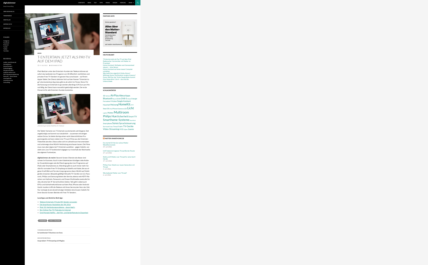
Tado (111, 126)
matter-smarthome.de (114, 138)
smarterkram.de (8, 80)
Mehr (130, 2)
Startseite (81, 2)
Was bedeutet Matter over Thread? (115, 173)
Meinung (123, 2)
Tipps (101, 2)
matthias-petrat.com (9, 72)
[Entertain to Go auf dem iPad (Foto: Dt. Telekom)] (63, 109)
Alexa (122, 95)
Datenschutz (7, 24)
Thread (115, 126)
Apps (127, 95)
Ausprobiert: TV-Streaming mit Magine (50, 239)
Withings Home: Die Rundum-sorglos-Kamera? (119, 75)
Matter (110, 113)
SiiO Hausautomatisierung (11, 74)
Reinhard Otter (56, 65)
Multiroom (121, 112)
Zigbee (126, 129)
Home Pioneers (7, 66)
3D (104, 96)
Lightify (105, 113)
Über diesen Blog (8, 11)
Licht (130, 108)
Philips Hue (110, 116)
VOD (121, 129)
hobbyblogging (7, 68)
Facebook (6, 43)
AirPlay (114, 95)
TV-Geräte (128, 126)
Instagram (6, 41)
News (89, 2)
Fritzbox (114, 101)
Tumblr (5, 47)
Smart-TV (132, 116)
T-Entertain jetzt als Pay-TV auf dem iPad (117, 59)
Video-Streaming (55, 220)
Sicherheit (122, 116)
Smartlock (133, 120)
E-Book (129, 99)
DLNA (118, 99)
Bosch (114, 99)
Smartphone (107, 123)
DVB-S (124, 98)
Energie (134, 99)
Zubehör (131, 129)
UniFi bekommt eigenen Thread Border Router (119, 151)
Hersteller (6, 20)
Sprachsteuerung (127, 123)
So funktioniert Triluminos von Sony (50, 231)
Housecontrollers (8, 70)
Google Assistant (124, 101)
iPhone (114, 109)
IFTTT (132, 105)
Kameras (121, 109)
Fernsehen (42, 220)
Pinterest (6, 45)
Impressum (6, 28)
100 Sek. (108, 96)
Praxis (108, 2)
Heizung (114, 104)
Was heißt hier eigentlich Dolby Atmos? (116, 73)
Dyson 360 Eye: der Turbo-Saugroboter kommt (119, 77)
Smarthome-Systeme (116, 119)
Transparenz (7, 15)
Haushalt (106, 105)
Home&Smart (7, 64)
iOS (108, 109)
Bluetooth (108, 98)
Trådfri (120, 126)
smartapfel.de (7, 78)
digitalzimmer (9, 2)
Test (95, 2)
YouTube (6, 51)
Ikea (104, 109)
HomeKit (124, 104)
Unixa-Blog (6, 82)
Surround (106, 126)
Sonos (115, 123)
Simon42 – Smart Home (10, 76)
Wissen (115, 2)
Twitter (5, 49)
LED (125, 109)
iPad (111, 108)
